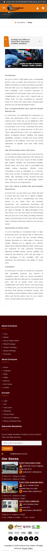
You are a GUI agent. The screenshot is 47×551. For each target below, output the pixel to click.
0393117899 (27, 491)
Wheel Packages (9, 344)
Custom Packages (10, 347)
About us (6, 381)
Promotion (7, 354)
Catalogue (7, 371)
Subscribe (7, 448)
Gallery (5, 377)
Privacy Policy (8, 414)
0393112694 (27, 510)
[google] (31, 538)
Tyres (5, 334)
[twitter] (21, 538)
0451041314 (37, 472)
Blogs (5, 374)
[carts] (43, 8)
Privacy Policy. (27, 548)
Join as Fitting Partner (11, 341)
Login (5, 401)
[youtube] (36, 538)
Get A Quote (7, 384)
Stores (5, 367)
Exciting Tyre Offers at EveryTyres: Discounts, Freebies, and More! (17, 41)
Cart (4, 404)
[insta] (16, 538)
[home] (13, 7)
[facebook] (10, 538)
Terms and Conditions (11, 418)
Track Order (7, 407)
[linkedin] (26, 538)
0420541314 (37, 491)
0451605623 (37, 510)
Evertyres (21, 22)
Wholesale (7, 411)
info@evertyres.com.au (18, 454)
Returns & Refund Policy (12, 421)
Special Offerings (9, 351)
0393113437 (27, 472)
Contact (6, 387)
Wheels (6, 337)
